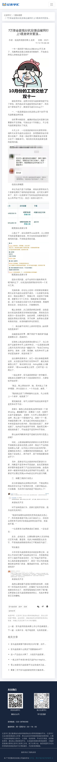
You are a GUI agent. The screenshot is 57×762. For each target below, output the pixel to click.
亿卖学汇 (8, 15)
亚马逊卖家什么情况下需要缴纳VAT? (26, 649)
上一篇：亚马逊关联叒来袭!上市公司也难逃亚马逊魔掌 (31, 626)
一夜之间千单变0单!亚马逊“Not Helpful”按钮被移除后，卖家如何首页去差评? (28, 659)
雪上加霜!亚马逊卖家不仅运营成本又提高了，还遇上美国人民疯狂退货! (28, 665)
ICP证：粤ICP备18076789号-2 (41, 758)
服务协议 (24, 752)
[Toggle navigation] (51, 4)
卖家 (25, 607)
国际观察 (18, 15)
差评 (20, 607)
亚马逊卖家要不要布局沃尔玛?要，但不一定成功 (28, 644)
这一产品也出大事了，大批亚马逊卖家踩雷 (28, 654)
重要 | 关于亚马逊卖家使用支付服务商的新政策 (28, 670)
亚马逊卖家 (13, 607)
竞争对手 (12, 611)
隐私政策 (32, 752)
